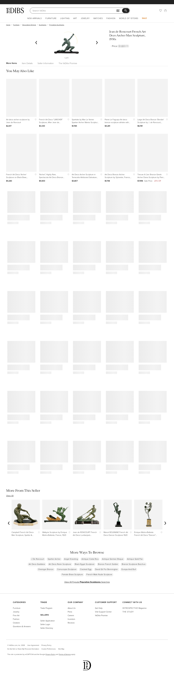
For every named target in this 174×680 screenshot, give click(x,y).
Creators (16, 622)
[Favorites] (160, 10)
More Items (11, 63)
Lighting (65, 18)
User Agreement (33, 645)
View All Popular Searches (87, 581)
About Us (71, 608)
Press (70, 611)
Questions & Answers (22, 626)
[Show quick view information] (35, 119)
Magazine (134, 608)
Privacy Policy (46, 645)
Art (75, 18)
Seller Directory (46, 628)
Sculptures (42, 25)
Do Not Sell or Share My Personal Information (23, 649)
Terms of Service (65, 654)
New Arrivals (34, 18)
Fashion (110, 18)
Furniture (51, 18)
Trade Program (46, 608)
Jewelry (85, 18)
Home (8, 25)
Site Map (61, 649)
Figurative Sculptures (56, 25)
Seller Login (45, 624)
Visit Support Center (103, 611)
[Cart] (165, 10)
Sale (144, 18)
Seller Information (46, 63)
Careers (71, 615)
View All (9, 495)
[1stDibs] (15, 10)
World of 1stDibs (128, 18)
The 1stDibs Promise (68, 63)
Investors (71, 619)
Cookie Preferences (48, 649)
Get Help (98, 608)
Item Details (27, 63)
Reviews (71, 622)
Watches (98, 18)
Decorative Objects (29, 25)
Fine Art (16, 615)
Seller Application (47, 620)
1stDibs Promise (101, 615)
